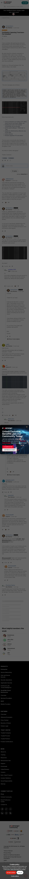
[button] (14, 876)
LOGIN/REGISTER (8, 446)
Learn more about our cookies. (18, 869)
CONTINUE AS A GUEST (9, 449)
